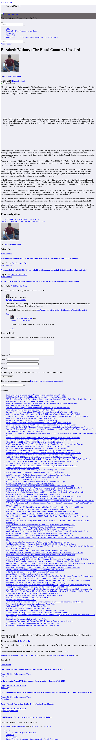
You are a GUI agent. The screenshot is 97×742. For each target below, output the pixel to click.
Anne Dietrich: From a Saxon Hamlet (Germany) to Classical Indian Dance (34, 595)
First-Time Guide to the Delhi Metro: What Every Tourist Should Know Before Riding (38, 448)
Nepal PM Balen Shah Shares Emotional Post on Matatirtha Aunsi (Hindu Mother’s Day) (39, 533)
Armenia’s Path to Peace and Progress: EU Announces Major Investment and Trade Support (40, 455)
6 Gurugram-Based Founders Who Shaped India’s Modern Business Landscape (35, 481)
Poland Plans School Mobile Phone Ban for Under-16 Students (29, 557)
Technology (5, 688)
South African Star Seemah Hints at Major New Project (26, 619)
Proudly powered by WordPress (13, 726)
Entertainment (6, 665)
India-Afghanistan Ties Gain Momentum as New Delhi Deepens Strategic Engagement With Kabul (43, 414)
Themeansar (46, 726)
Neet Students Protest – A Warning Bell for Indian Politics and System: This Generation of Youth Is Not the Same (48, 459)
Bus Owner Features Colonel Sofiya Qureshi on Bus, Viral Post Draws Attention (36, 395)
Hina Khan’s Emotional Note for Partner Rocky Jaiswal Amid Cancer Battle (34, 463)
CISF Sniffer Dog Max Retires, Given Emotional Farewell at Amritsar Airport (35, 509)
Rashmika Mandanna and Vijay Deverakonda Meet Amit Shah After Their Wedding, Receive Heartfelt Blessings (48, 580)
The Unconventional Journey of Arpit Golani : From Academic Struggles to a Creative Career (40, 425)
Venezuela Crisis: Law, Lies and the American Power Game (28, 608)
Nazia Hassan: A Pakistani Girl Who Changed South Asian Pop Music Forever (35, 470)
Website (4, 368)
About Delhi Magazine (9, 655)
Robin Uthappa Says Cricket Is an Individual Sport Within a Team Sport (33, 410)
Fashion (4, 676)
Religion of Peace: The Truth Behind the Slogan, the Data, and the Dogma (33, 418)
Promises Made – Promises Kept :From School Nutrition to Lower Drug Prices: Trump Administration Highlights (48, 585)
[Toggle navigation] (2, 22)
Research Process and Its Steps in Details (21, 600)
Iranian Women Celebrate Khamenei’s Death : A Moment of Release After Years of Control (40, 578)
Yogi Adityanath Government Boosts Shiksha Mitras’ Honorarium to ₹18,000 (35, 472)
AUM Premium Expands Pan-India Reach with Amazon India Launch (32, 477)
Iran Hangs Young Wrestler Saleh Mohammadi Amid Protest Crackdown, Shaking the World (40, 555)
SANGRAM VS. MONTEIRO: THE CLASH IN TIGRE (28, 598)
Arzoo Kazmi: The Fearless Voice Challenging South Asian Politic (30, 604)
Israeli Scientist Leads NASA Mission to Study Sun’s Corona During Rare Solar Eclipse (38, 423)
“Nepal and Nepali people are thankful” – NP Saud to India (23, 221)
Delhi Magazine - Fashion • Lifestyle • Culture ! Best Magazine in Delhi (26, 717)
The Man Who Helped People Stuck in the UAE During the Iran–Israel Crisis (35, 570)
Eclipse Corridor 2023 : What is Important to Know (20, 219)
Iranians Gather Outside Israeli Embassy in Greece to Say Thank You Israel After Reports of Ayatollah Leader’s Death (50, 563)
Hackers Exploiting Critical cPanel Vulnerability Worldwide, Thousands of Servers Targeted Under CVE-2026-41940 (50, 501)
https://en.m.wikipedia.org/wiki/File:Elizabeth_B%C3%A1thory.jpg (61, 310)
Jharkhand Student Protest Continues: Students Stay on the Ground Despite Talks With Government (43, 438)
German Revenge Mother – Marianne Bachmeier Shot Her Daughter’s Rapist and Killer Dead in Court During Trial (49, 589)
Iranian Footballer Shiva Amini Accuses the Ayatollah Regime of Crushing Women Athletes (40, 565)
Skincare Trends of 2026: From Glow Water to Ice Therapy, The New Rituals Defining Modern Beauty (44, 488)
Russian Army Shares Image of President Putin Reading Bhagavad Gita (32, 625)
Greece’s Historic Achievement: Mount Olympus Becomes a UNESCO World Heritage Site (40, 440)
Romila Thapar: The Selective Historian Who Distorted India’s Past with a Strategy (37, 490)
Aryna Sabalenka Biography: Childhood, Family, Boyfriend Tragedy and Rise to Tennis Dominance (43, 568)
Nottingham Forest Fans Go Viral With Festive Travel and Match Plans (32, 623)
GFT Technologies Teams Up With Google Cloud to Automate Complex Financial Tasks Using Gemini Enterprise (48, 399)
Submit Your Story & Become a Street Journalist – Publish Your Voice (32, 37)
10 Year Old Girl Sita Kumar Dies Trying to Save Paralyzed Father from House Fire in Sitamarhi (42, 514)
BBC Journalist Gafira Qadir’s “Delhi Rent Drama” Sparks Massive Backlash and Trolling (39, 527)
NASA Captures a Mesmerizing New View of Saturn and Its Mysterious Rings (35, 610)
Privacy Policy (11, 35)
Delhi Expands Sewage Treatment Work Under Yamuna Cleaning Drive (32, 593)
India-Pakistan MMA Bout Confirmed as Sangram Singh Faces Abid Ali (33, 494)
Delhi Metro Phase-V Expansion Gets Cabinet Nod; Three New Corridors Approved (37, 613)
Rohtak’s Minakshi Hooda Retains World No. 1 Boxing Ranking (30, 484)
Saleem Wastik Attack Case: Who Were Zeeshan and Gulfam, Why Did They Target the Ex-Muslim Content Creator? (50, 576)
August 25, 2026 (7, 697)
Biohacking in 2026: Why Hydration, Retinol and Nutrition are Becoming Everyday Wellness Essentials (44, 492)
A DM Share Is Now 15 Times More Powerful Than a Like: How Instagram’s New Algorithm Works (41, 281)
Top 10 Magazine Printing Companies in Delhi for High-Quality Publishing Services (37, 542)
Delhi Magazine (24, 641)
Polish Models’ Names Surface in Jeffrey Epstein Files (26, 606)
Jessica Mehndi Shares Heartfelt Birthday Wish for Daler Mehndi (30, 401)
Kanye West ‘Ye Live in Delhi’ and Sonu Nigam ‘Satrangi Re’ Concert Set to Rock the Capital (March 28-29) (47, 559)
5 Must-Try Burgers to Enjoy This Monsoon (22, 468)
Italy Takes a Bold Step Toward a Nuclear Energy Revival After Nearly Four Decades (38, 446)
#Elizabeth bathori (18, 81)
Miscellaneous (6, 44)
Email (4, 364)
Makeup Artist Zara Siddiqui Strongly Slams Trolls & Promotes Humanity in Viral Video (39, 499)
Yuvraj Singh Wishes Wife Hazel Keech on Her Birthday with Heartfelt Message (36, 583)
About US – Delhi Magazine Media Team (21, 31)
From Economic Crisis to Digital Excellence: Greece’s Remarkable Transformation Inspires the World (43, 453)
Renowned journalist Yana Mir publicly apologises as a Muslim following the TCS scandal (39, 535)
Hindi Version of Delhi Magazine (61, 655)
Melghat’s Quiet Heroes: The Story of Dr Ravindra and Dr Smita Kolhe (32, 572)
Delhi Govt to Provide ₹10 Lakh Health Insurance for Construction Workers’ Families (38, 475)
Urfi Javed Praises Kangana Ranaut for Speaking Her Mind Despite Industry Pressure (38, 408)
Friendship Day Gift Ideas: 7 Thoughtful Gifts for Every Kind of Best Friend (34, 442)
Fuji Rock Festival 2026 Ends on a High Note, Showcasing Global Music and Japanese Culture (41, 457)
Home (8, 29)
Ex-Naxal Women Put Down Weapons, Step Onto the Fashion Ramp (31, 421)
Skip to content (6, 2)
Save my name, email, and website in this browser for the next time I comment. (33, 372)
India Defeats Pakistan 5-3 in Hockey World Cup (24, 406)
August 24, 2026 (7, 709)
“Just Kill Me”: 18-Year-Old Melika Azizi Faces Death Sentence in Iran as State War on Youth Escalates (44, 553)
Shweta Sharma (20, 686)
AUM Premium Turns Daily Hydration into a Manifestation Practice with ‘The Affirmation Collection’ (44, 496)
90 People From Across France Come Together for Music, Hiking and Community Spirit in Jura (41, 403)
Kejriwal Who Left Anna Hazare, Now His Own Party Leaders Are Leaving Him (36, 529)
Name (4, 359)
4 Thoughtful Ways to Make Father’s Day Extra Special (26, 479)
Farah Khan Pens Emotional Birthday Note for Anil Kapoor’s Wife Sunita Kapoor (36, 550)
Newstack (36, 726)
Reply (8, 314)
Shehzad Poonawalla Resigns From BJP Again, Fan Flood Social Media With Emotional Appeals (39, 258)
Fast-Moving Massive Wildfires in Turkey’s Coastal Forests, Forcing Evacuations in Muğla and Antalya (44, 444)
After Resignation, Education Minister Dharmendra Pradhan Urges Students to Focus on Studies (41, 465)
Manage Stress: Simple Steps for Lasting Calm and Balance (28, 574)
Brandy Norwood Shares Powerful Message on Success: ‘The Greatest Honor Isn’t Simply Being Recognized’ (47, 416)
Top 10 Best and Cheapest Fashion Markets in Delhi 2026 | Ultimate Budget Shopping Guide (40, 525)
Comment (5, 355)
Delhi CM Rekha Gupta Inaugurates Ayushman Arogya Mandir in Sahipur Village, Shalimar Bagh (42, 561)
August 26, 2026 (7, 674)
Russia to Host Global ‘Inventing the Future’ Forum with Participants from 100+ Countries (39, 451)
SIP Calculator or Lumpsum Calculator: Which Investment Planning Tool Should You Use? (40, 486)
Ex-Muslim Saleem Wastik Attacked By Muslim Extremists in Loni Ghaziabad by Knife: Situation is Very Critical (48, 591)
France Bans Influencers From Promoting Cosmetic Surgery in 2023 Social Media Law (38, 587)
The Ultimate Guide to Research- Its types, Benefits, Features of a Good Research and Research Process (44, 602)
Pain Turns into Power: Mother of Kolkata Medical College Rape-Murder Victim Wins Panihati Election (44, 507)
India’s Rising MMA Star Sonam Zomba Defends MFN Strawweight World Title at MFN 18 (40, 511)
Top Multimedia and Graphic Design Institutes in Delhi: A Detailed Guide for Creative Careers (41, 544)
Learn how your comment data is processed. (46, 381)
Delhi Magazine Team (12, 76)
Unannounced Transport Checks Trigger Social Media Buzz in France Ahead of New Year (39, 621)
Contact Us (10, 33)
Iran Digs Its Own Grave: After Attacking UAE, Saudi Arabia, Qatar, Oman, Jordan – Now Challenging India (47, 531)
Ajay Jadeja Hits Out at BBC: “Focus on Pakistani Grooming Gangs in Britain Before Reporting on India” (43, 270)
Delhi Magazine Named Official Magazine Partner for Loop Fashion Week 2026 (36, 397)
